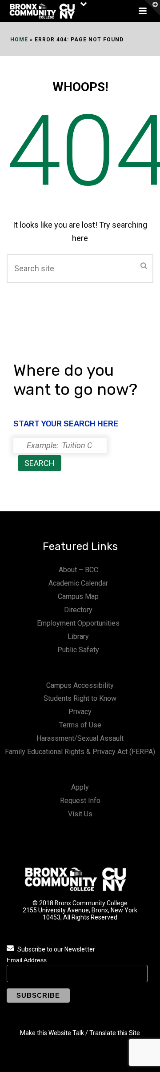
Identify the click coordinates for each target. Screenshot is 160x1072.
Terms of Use (80, 725)
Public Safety (78, 650)
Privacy (80, 711)
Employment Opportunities (78, 623)
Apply (80, 787)
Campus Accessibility (80, 685)
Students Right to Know (80, 698)
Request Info (80, 800)
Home (19, 39)
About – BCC (78, 570)
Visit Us (80, 814)
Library (78, 636)
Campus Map (78, 596)
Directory (78, 610)
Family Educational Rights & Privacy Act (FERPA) (80, 751)
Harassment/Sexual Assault (80, 738)
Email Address (27, 960)
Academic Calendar (78, 583)
